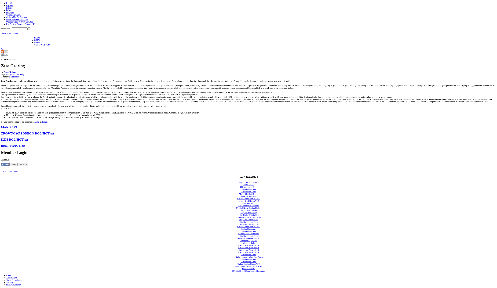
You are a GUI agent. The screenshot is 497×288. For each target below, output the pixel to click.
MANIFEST (9, 127)
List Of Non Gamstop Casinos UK (20, 24)
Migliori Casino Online (248, 220)
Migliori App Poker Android (248, 238)
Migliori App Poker (249, 213)
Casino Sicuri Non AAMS (248, 201)
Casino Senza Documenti (248, 234)
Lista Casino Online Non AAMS (248, 266)
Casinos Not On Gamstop (16, 17)
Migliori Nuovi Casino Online (248, 208)
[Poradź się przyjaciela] (4, 55)
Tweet (3, 49)
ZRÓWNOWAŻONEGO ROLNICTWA (27, 133)
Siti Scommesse (248, 269)
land (7, 74)
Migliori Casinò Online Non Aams (248, 257)
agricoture (13, 74)
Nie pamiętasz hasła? (9, 171)
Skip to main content (9, 33)
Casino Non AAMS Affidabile (248, 217)
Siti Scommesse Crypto (248, 187)
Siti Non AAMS (248, 203)
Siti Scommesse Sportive (248, 206)
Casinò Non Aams (248, 259)
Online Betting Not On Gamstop (19, 22)
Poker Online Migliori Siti (248, 215)
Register (44, 122)
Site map (9, 282)
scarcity (21, 74)
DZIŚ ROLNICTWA (14, 139)
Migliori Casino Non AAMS (248, 264)
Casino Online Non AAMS (248, 199)
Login (36, 122)
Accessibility (11, 278)
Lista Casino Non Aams (248, 222)
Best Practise (14, 77)
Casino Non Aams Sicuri (248, 245)
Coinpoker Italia (248, 243)
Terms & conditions (14, 280)
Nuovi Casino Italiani (248, 210)
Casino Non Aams (13, 15)
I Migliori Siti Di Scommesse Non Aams (248, 271)
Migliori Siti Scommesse (248, 182)
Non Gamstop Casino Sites (17, 19)
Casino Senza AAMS (248, 196)
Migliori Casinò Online (248, 194)
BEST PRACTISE (13, 145)
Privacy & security (13, 285)
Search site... (6, 29)
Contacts (9, 275)
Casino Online (248, 185)
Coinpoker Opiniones (248, 241)
